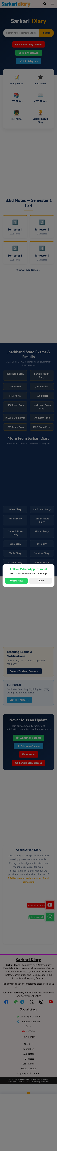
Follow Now (16, 580)
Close (41, 580)
